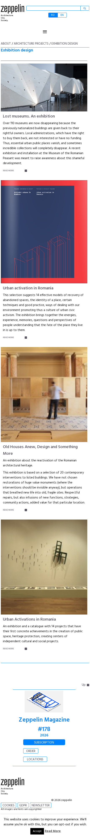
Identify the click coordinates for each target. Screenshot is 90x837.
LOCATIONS (35, 759)
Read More (53, 831)
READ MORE (8, 170)
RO (53, 15)
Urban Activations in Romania (29, 619)
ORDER (30, 751)
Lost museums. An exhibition (29, 116)
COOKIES (8, 805)
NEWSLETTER (41, 805)
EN (62, 15)
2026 (44, 735)
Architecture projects (31, 43)
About (6, 43)
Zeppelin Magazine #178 (44, 724)
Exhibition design (64, 43)
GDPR (23, 805)
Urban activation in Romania (28, 288)
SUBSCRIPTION (44, 742)
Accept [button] (37, 831)
